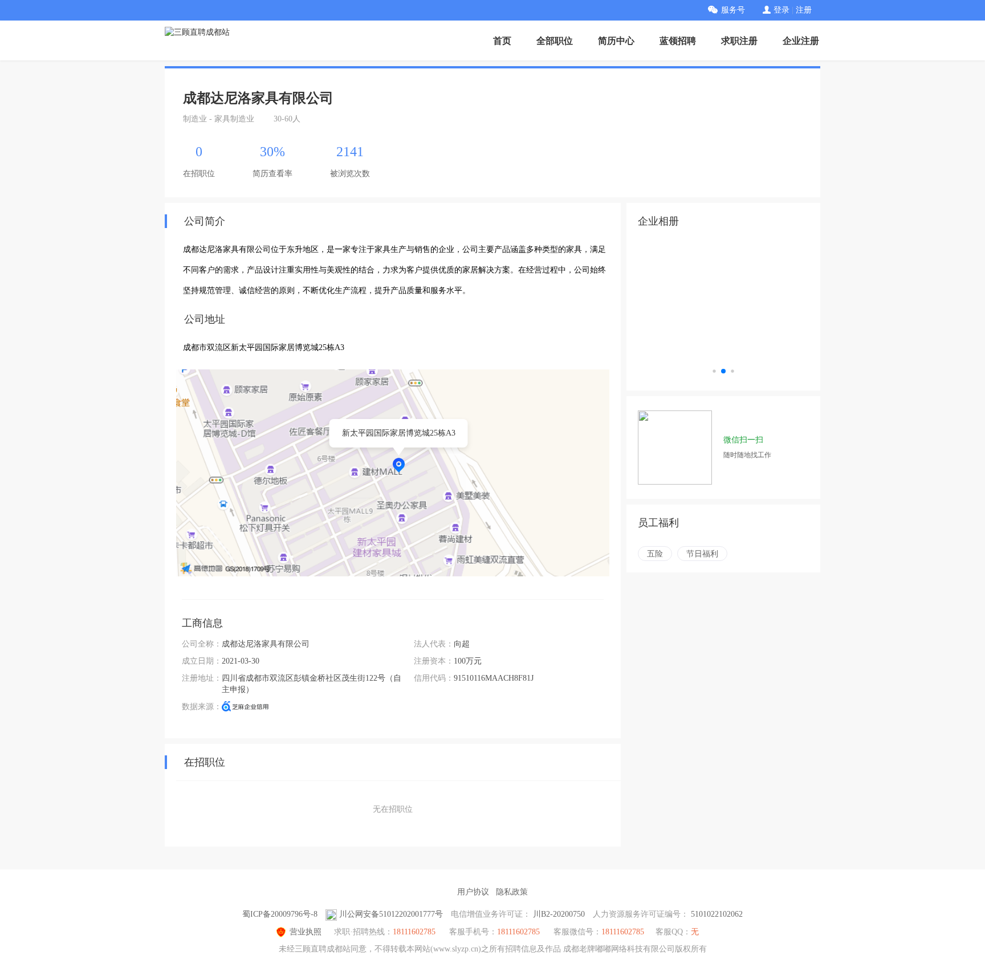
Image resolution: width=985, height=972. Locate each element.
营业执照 (305, 932)
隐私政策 (512, 892)
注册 (804, 10)
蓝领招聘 (678, 41)
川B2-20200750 (559, 914)
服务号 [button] (733, 10)
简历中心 (616, 41)
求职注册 (739, 41)
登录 (781, 10)
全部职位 (554, 41)
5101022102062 (717, 914)
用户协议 (473, 892)
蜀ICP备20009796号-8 (280, 914)
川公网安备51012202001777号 (391, 914)
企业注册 (801, 41)
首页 (502, 41)
